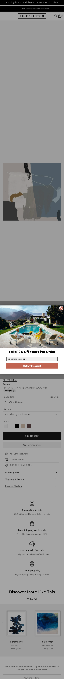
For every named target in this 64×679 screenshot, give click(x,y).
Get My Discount (32, 365)
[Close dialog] (61, 308)
